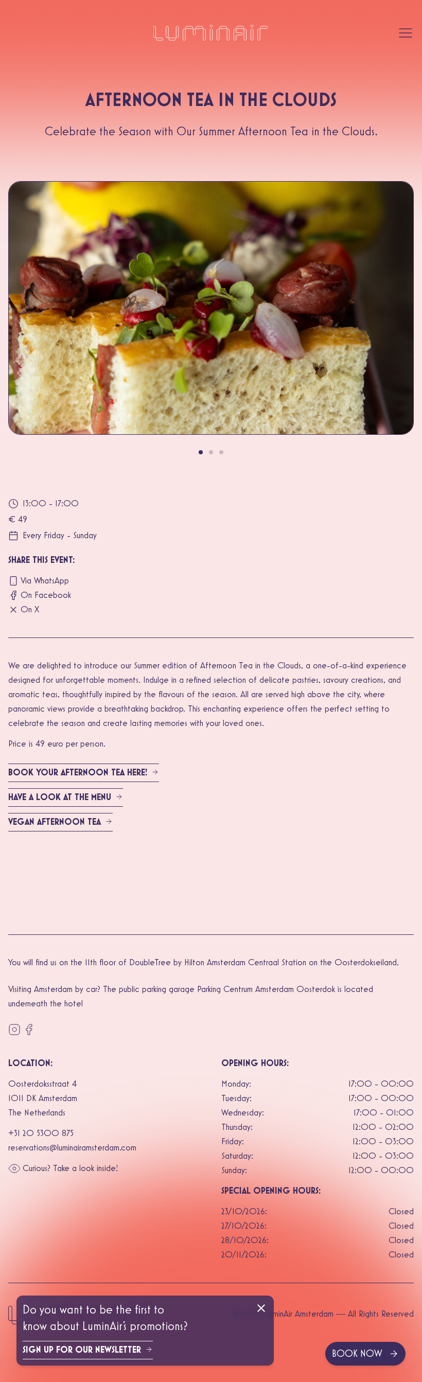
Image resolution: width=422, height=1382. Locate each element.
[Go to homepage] (210, 33)
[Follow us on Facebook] (29, 1029)
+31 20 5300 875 (41, 1133)
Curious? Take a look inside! (70, 1168)
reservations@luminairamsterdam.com (72, 1148)
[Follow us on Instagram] (14, 1029)
